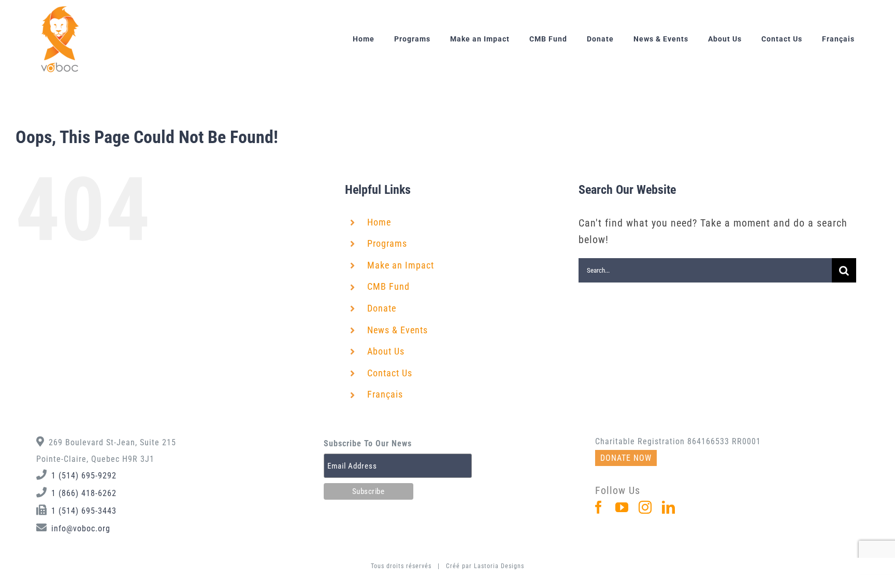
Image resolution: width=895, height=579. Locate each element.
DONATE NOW (626, 458)
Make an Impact (400, 265)
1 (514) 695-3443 (84, 511)
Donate (381, 308)
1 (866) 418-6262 (84, 493)
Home (379, 222)
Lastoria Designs (499, 566)
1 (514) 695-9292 (84, 476)
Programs (387, 243)
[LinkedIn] (668, 507)
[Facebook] (598, 507)
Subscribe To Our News (368, 443)
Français (385, 394)
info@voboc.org (80, 528)
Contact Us (389, 373)
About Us (386, 351)
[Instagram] (645, 507)
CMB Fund (388, 286)
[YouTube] (622, 507)
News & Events (397, 329)
